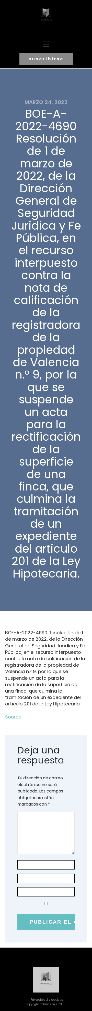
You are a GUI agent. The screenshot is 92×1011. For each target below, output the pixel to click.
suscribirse (46, 59)
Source (13, 717)
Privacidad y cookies (47, 999)
